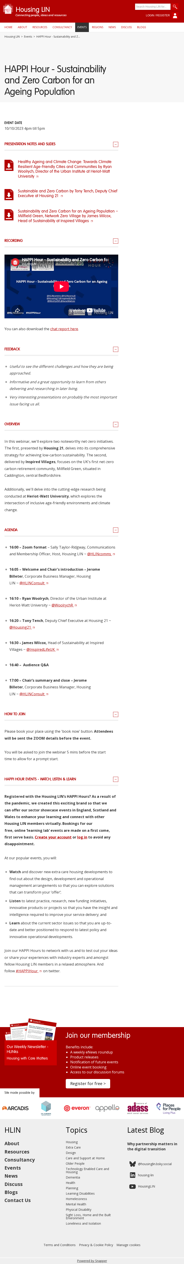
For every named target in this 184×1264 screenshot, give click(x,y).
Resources (40, 27)
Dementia (73, 1177)
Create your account (53, 837)
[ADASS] (138, 1114)
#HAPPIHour (27, 970)
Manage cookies (128, 1245)
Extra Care (73, 1147)
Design (71, 1153)
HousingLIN (146, 1186)
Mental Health (76, 1204)
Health (70, 1183)
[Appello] (107, 1114)
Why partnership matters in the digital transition (152, 1146)
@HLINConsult (32, 583)
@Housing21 (20, 627)
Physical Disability (78, 1209)
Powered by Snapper (92, 1261)
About (22, 27)
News (112, 27)
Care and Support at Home (85, 1158)
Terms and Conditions (60, 1245)
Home (8, 27)
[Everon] (76, 1114)
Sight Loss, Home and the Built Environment (88, 1216)
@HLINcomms (99, 553)
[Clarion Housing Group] (46, 1114)
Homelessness (76, 1199)
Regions (97, 27)
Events (82, 27)
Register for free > (88, 1083)
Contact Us (17, 1200)
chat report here (64, 328)
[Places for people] (168, 1114)
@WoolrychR (63, 605)
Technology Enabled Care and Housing (87, 1170)
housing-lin (146, 1175)
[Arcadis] (15, 1114)
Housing (72, 1142)
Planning (72, 1188)
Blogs (141, 27)
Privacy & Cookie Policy (96, 1245)
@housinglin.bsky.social (155, 1164)
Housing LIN (12, 36)
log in (82, 837)
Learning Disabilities (80, 1193)
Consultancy (62, 27)
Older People (75, 1163)
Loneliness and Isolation (83, 1223)
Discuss (126, 27)
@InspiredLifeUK (41, 649)
